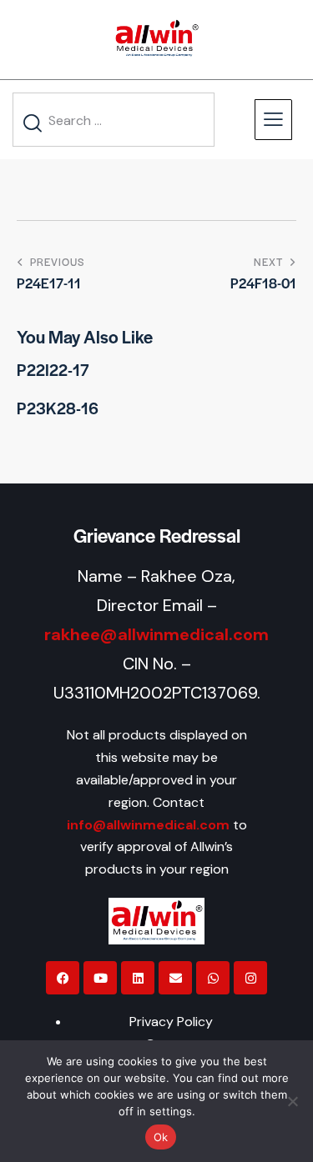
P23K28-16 (57, 408)
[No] (292, 1101)
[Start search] (33, 123)
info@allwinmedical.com (148, 825)
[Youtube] (100, 977)
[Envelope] (175, 977)
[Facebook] (62, 977)
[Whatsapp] (213, 977)
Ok (161, 1137)
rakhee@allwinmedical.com (156, 634)
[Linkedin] (137, 977)
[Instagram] (250, 977)
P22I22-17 (53, 370)
